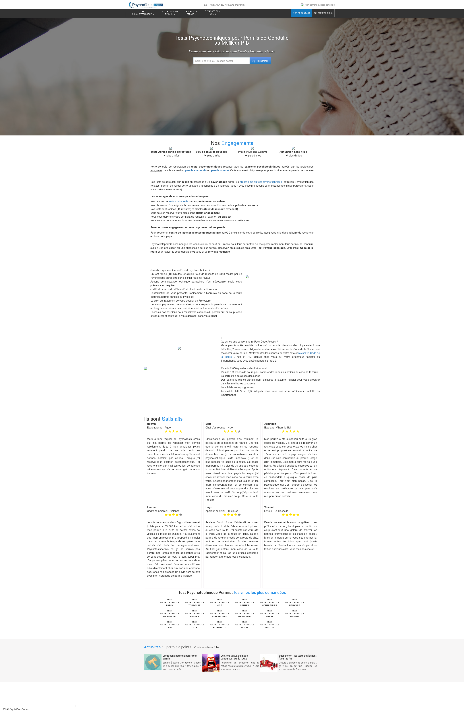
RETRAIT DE (191, 12)
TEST (142, 12)
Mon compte (311, 4)
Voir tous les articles (207, 647)
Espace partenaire (326, 4)
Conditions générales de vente (59, 705)
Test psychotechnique (169, 602)
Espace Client (124, 705)
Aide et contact (301, 13)
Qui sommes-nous (323, 13)
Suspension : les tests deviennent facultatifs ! (297, 657)
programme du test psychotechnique (261, 182)
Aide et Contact (33, 705)
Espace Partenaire (107, 705)
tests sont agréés (178, 201)
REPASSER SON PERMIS (212, 12)
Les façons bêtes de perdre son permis (180, 657)
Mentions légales (86, 705)
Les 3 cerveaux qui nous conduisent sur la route (234, 657)
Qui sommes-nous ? (12, 705)
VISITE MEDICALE (170, 12)
